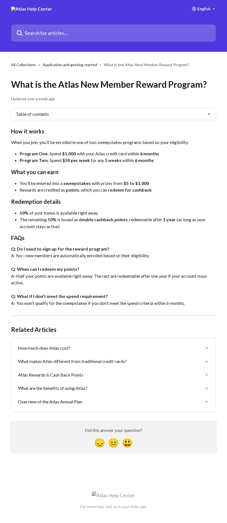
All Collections (23, 64)
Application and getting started (70, 64)
